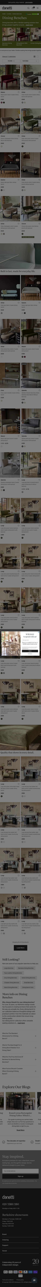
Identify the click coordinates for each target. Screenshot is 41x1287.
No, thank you (30, 653)
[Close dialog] (38, 632)
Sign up (30, 651)
